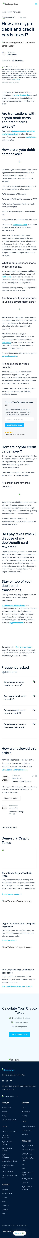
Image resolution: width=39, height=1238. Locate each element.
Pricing (4, 1116)
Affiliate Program (27, 1154)
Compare (5, 1209)
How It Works (6, 1108)
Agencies (25, 1183)
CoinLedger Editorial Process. (15, 770)
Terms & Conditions (28, 1126)
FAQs (23, 1108)
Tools (23, 1164)
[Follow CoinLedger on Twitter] (11, 1081)
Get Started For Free (19, 1034)
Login (23, 1168)
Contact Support (9, 1231)
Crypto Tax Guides (28, 1146)
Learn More (16, 79)
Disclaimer (25, 1134)
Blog (3, 1213)
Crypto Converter (8, 1171)
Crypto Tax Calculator (9, 1131)
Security (24, 1116)
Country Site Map (28, 1179)
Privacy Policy (26, 1130)
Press (3, 1201)
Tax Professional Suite (9, 1120)
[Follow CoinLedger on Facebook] (3, 1081)
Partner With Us (7, 1193)
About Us (5, 1189)
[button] (36, 4)
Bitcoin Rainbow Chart (9, 1161)
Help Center (26, 1112)
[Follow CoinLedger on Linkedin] (7, 1081)
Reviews (4, 1112)
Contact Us (5, 1205)
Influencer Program (28, 1150)
